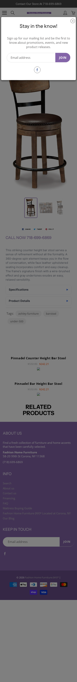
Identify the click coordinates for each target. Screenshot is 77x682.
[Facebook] (37, 69)
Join (63, 57)
